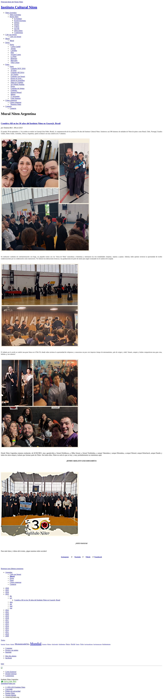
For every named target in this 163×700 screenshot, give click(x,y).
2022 (7, 610)
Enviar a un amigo (11, 650)
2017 (7, 620)
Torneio (77, 644)
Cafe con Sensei (11, 35)
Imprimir (8, 652)
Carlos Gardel (15, 47)
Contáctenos (18, 33)
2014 (7, 626)
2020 (7, 614)
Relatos (49, 644)
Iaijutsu (16, 23)
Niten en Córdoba (17, 82)
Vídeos (16, 27)
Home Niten (18, 2)
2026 (7, 588)
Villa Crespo (15, 62)
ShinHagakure (62, 644)
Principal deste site (7, 2)
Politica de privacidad (12, 691)
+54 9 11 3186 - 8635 (9, 681)
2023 (7, 594)
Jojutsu (16, 25)
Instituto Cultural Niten (19, 7)
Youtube (77, 557)
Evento (8, 644)
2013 (7, 628)
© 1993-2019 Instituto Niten (15, 687)
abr (11, 604)
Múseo (13, 94)
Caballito (14, 50)
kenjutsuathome (88, 644)
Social (73, 644)
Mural (7, 39)
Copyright (8, 689)
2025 (7, 590)
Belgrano (14, 58)
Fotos (7, 64)
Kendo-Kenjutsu (20, 21)
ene (11, 608)
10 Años (14, 70)
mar (11, 606)
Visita (82, 644)
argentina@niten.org (8, 683)
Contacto (8, 106)
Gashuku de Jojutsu (17, 88)
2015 (7, 624)
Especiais (3, 644)
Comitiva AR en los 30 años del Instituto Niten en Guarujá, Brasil (30, 123)
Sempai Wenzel (16, 92)
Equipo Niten (10, 693)
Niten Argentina (11, 13)
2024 (7, 592)
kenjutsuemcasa (97, 644)
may (11, 602)
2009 (7, 636)
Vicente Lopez (16, 54)
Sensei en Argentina (18, 80)
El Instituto (18, 19)
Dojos (7, 43)
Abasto (13, 49)
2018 (7, 618)
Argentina (8, 572)
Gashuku (14, 90)
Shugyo (68, 644)
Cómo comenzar (11, 100)
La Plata (13, 56)
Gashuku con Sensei (18, 76)
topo (2, 664)
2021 (7, 612)
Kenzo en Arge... (17, 78)
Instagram (65, 557)
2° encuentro (15, 96)
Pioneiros (44, 644)
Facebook (98, 557)
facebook (8, 658)
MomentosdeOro (22, 644)
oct (11, 598)
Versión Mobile (10, 695)
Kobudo (12, 644)
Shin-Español (55, 644)
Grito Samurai (16, 98)
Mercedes (14, 60)
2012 (7, 630)
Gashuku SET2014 (17, 72)
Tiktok (88, 557)
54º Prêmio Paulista (17, 84)
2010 (7, 634)
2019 (7, 616)
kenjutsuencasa (106, 644)
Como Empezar (10, 672)
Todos (3, 640)
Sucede (16, 29)
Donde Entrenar (11, 674)
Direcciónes (18, 31)
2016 (7, 622)
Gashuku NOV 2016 (18, 68)
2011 (7, 632)
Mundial (35, 643)
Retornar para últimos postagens (12, 569)
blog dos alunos (10, 656)
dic (11, 596)
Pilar (12, 52)
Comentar (8, 648)
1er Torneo (14, 74)
